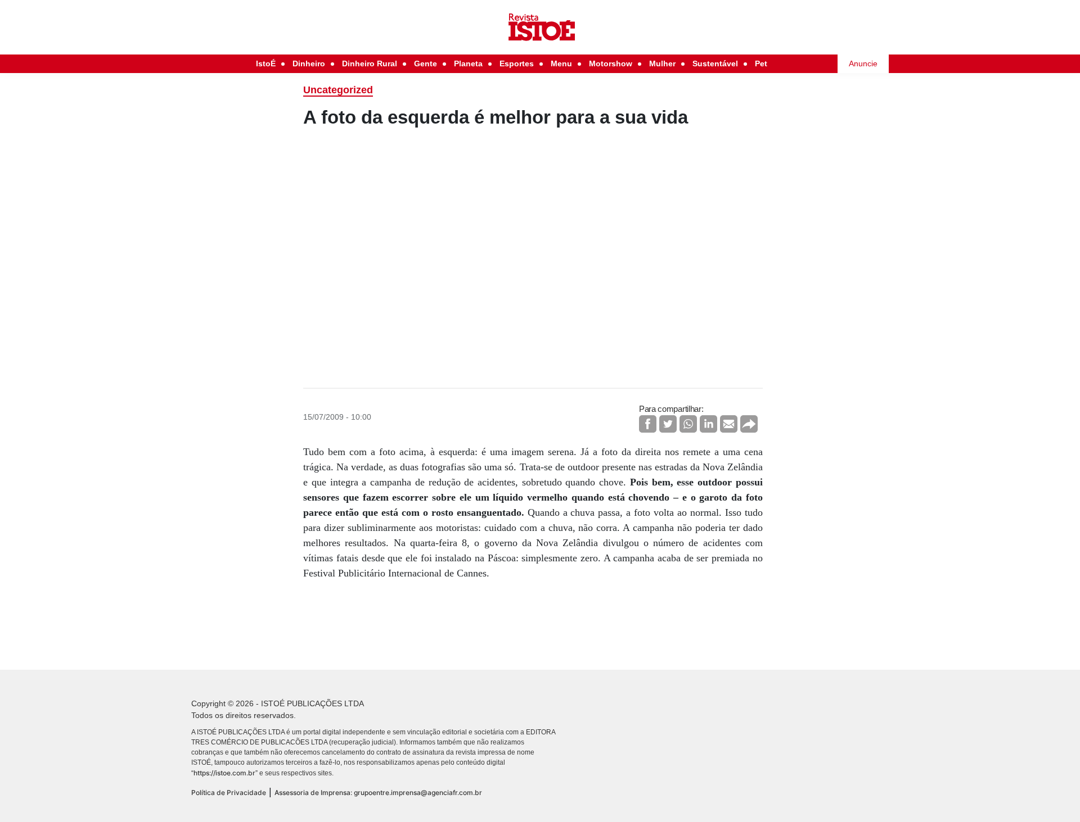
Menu (561, 63)
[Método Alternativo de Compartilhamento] (749, 424)
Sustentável (715, 63)
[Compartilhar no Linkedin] (708, 424)
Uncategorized (338, 90)
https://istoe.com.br (224, 773)
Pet (761, 63)
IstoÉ (266, 63)
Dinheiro (308, 63)
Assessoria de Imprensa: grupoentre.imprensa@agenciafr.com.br (378, 792)
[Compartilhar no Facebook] (647, 424)
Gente (425, 63)
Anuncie (863, 63)
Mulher (662, 63)
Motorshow (610, 63)
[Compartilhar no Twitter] (668, 424)
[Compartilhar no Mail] (728, 424)
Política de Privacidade (228, 792)
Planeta (468, 63)
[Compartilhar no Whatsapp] (688, 424)
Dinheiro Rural (369, 63)
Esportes (517, 63)
